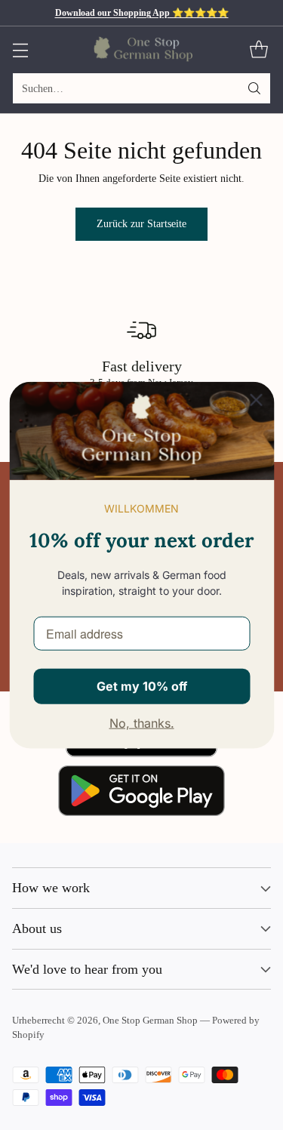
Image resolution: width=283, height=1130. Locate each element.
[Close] (256, 399)
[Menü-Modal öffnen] (20, 49)
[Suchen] (254, 88)
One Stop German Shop (150, 1020)
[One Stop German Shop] (141, 49)
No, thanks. (141, 723)
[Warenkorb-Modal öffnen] (258, 49)
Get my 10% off (142, 685)
